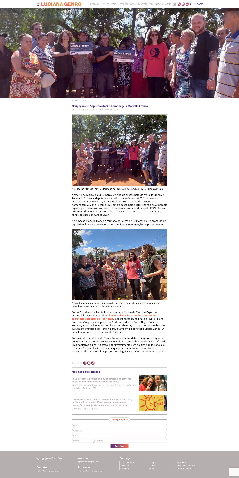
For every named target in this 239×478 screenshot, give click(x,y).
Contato (167, 4)
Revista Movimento (186, 465)
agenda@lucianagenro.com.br (89, 461)
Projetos (124, 4)
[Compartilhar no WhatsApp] (85, 363)
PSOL (116, 109)
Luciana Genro (128, 462)
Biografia (94, 4)
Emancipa (105, 4)
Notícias (114, 4)
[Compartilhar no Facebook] (89, 363)
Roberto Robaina (185, 468)
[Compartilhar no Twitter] (93, 363)
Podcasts (142, 4)
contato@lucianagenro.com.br (48, 471)
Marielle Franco (97, 109)
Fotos (159, 4)
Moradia (108, 109)
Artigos (133, 4)
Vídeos (151, 4)
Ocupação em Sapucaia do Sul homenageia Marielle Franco (110, 106)
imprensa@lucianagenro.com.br (90, 471)
